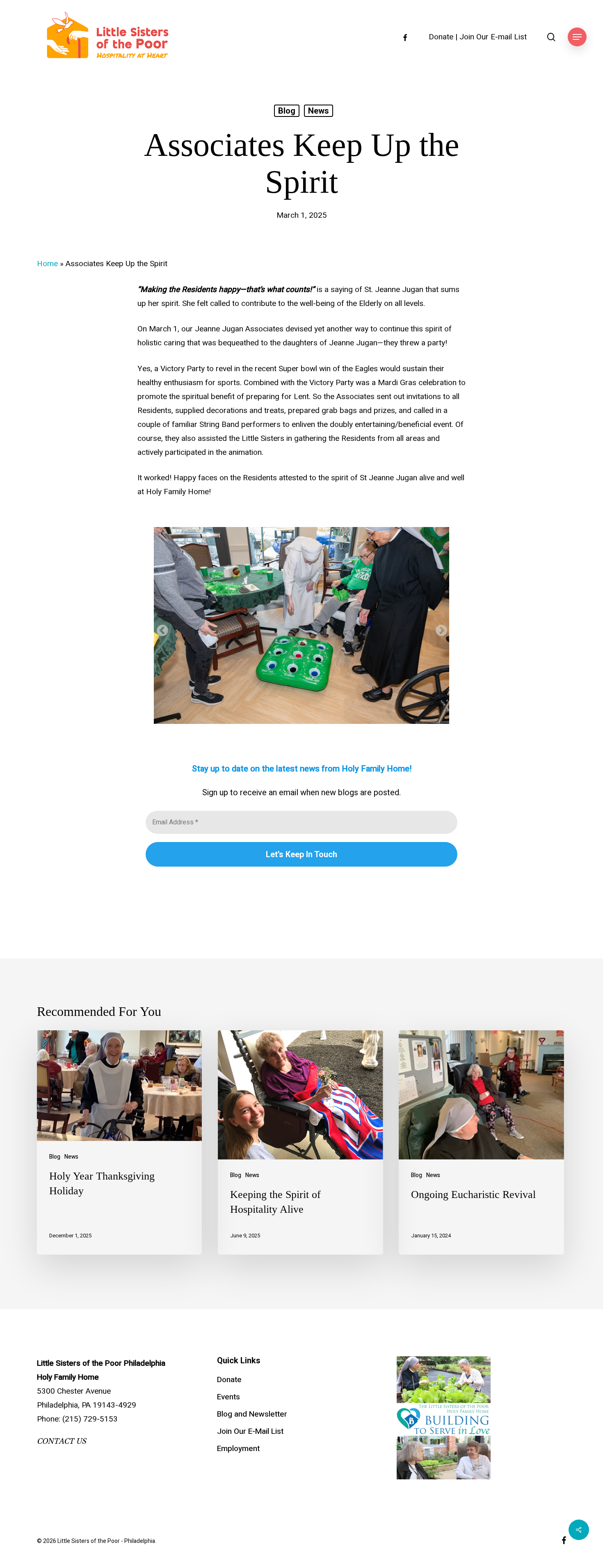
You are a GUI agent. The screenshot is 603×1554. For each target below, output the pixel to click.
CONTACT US (61, 1441)
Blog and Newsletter (252, 1414)
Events (228, 1397)
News (318, 111)
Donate (441, 37)
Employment (238, 1448)
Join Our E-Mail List (250, 1431)
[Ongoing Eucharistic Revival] (481, 1142)
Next (439, 628)
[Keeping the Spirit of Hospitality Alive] (300, 1142)
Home (47, 263)
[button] (577, 37)
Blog (286, 111)
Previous (160, 628)
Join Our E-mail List (493, 37)
